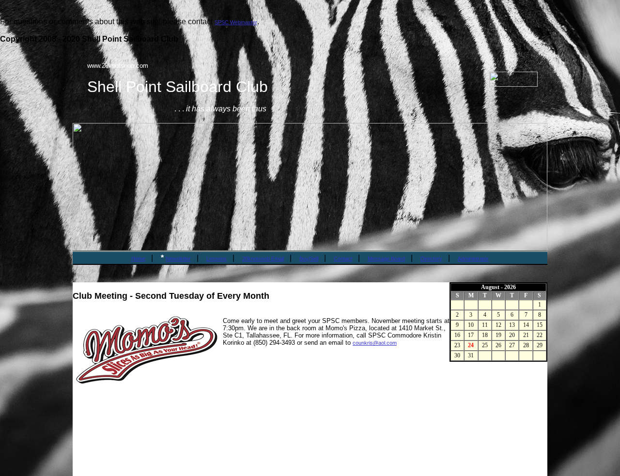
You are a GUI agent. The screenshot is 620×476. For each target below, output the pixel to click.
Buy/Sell (308, 258)
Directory (431, 258)
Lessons (216, 258)
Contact (343, 258)
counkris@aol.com (375, 343)
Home (138, 258)
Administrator (473, 258)
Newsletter (178, 258)
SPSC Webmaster (236, 22)
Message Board (386, 258)
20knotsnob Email (263, 258)
